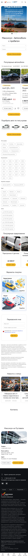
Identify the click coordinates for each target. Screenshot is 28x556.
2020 (22, 171)
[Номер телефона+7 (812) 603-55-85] (25, 2)
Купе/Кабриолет (13, 147)
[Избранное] (22, 2)
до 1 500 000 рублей (8, 225)
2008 (22, 161)
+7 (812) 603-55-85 (6, 448)
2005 (4, 161)
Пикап (4, 147)
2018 (10, 171)
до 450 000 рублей (7, 215)
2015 (16, 168)
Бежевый (23, 198)
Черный (11, 191)
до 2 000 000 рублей (8, 229)
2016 (22, 168)
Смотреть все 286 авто (14, 114)
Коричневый (12, 195)
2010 (10, 164)
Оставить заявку (7, 108)
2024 (22, 174)
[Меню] (1, 2)
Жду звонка (14, 335)
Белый (18, 191)
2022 (10, 174)
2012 (22, 164)
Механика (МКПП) (18, 185)
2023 (16, 174)
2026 (10, 178)
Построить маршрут (18, 462)
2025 (4, 178)
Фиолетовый (14, 202)
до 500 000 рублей (7, 219)
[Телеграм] (6, 483)
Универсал (5, 151)
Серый (4, 191)
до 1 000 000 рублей (8, 222)
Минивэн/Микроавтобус (9, 154)
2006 (10, 161)
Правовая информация (7, 497)
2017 (4, 171)
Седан (4, 144)
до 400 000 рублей (7, 212)
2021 (4, 174)
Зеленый (5, 202)
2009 (4, 164)
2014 (10, 168)
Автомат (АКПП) (6, 185)
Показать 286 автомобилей (14, 54)
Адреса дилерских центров (12, 474)
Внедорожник (15, 151)
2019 (16, 171)
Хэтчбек (11, 144)
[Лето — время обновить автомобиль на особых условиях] (14, 20)
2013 (4, 168)
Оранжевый (6, 205)
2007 (16, 161)
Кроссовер (19, 144)
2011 (16, 164)
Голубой (14, 205)
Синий (4, 195)
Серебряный (6, 198)
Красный (15, 198)
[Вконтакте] (2, 483)
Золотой (22, 205)
